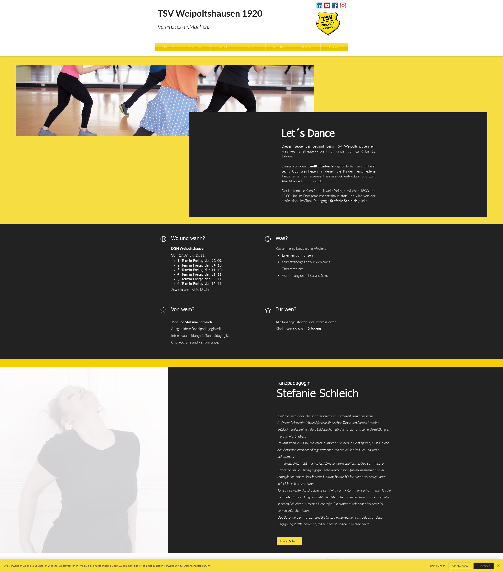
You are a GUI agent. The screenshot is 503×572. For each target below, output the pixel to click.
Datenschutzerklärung (197, 565)
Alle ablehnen (460, 565)
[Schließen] (498, 566)
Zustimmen (483, 565)
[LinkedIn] (319, 5)
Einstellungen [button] (437, 565)
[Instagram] (343, 5)
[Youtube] (327, 5)
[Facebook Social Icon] (335, 5)
